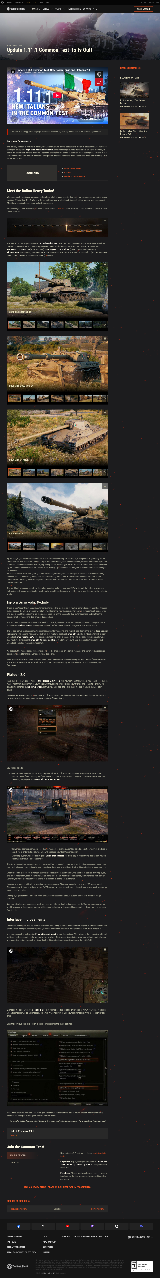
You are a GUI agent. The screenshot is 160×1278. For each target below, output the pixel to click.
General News (125, 106)
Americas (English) (141, 1237)
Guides (46, 9)
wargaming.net (18, 1267)
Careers (46, 1252)
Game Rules (47, 1247)
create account (153, 2)
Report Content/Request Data (21, 1252)
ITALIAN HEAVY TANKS (35, 1187)
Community (88, 9)
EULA (44, 1237)
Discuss (144, 106)
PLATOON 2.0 (54, 1187)
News (15, 45)
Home (9, 45)
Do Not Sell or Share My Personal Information (85, 1237)
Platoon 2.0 (69, 172)
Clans (58, 9)
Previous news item (19, 1209)
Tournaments (74, 9)
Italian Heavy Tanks (72, 169)
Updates (21, 45)
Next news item (97, 1209)
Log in (143, 2)
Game (34, 9)
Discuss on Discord (129, 68)
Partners (11, 1242)
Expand (12, 1135)
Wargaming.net (49, 1273)
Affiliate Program (16, 1247)
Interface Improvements (74, 176)
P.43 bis (61, 208)
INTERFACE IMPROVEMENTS (76, 1187)
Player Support (14, 1237)
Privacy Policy (49, 1242)
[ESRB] (142, 1266)
